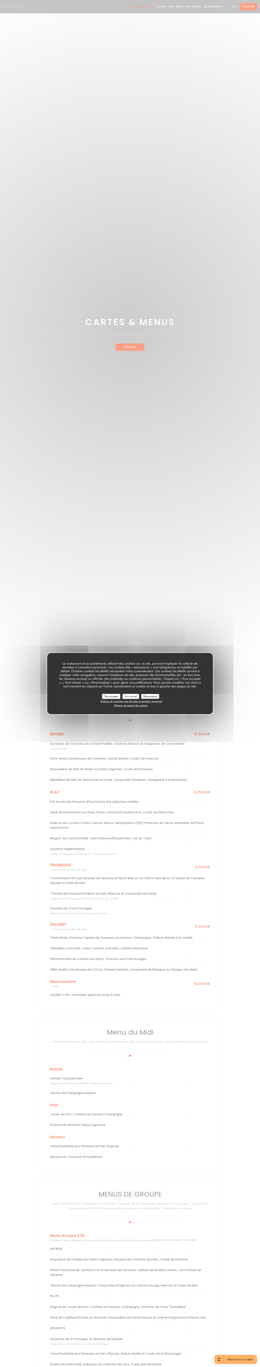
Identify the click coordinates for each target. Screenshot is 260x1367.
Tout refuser (131, 696)
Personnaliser (150, 696)
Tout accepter (111, 696)
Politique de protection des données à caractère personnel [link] (131, 701)
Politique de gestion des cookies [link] (130, 705)
